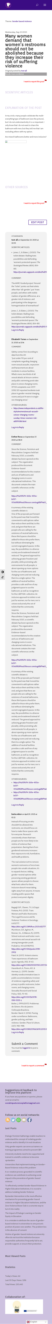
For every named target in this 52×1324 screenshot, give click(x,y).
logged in (26, 1048)
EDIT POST (37, 222)
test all (24, 71)
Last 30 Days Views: (13, 1280)
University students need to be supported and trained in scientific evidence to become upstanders (24, 1157)
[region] (26, 1302)
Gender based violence (22, 21)
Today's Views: (11, 1276)
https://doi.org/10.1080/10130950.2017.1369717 (31, 965)
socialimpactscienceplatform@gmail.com (22, 1103)
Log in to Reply (17, 330)
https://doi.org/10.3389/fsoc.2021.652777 (28, 927)
